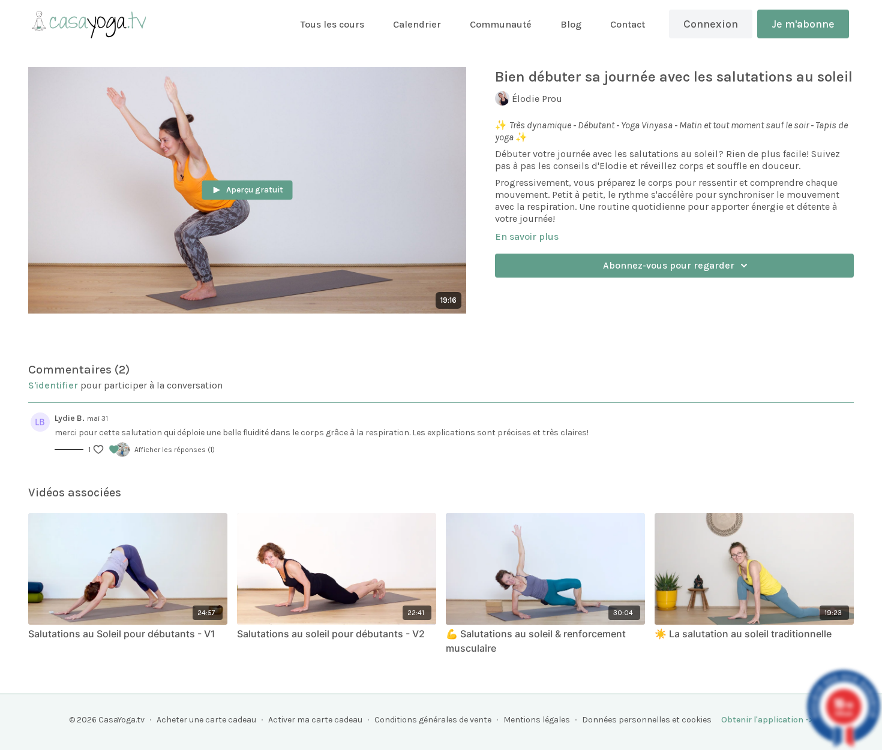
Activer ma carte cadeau (315, 720)
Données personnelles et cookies (647, 720)
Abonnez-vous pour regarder (668, 265)
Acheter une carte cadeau (206, 720)
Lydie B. (70, 418)
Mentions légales (536, 720)
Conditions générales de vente (432, 720)
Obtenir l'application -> (767, 720)
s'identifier (53, 385)
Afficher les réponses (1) (174, 449)
